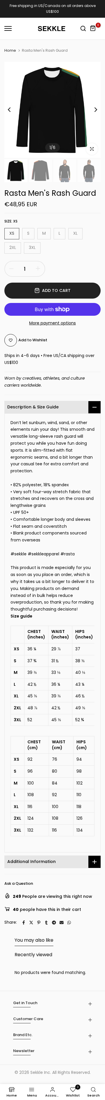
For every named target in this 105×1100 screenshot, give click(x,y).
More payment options (52, 323)
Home (10, 50)
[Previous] (13, 110)
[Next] (92, 110)
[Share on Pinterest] (38, 922)
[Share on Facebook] (23, 922)
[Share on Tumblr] (46, 922)
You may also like (34, 940)
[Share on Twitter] (31, 922)
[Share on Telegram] (54, 922)
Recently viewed (33, 954)
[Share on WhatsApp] (69, 922)
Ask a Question (18, 883)
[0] (93, 28)
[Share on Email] (61, 922)
